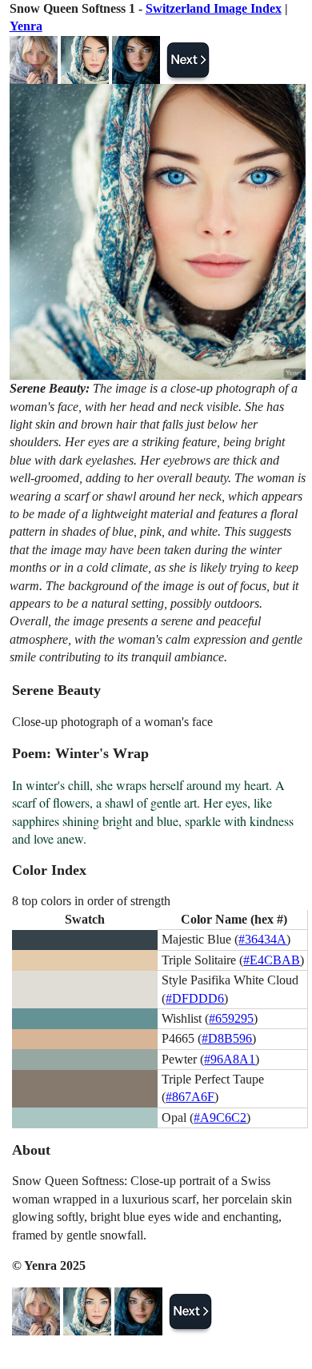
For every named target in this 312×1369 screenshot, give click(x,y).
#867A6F (190, 1097)
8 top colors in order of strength (91, 901)
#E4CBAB (271, 960)
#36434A (262, 939)
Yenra (26, 26)
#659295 (231, 1018)
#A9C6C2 (220, 1117)
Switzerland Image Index (214, 8)
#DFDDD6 (195, 998)
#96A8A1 (229, 1059)
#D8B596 (227, 1038)
